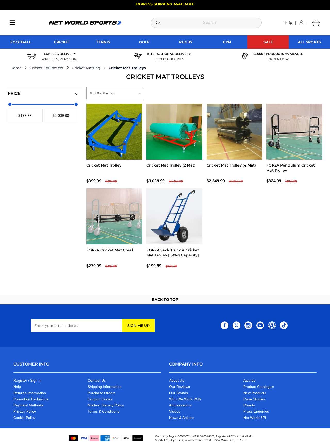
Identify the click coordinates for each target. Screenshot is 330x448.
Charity (249, 405)
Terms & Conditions (103, 411)
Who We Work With (185, 399)
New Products (254, 393)
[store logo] (85, 23)
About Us (176, 380)
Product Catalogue (258, 387)
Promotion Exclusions (30, 399)
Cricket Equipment (47, 67)
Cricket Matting (86, 67)
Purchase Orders (102, 393)
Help (287, 22)
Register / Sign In (27, 380)
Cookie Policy (24, 418)
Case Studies (254, 399)
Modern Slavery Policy (106, 405)
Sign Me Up (138, 325)
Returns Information (29, 393)
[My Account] (301, 23)
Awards (249, 380)
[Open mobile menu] (12, 23)
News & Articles (181, 418)
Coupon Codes (100, 399)
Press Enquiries (256, 411)
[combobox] (206, 23)
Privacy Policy (24, 411)
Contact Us (97, 380)
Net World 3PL (255, 418)
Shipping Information (104, 387)
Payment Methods (28, 405)
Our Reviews (179, 387)
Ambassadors (180, 405)
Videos (174, 411)
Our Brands (178, 393)
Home (15, 67)
